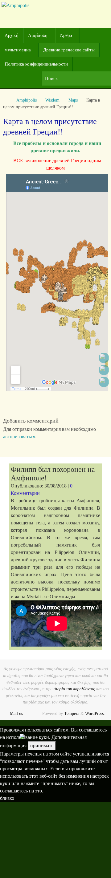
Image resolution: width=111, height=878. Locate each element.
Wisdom (52, 100)
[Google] (104, 370)
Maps (73, 100)
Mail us (16, 713)
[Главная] (6, 100)
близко (7, 798)
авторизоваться (19, 436)
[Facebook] (104, 358)
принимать (41, 745)
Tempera (71, 713)
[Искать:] (76, 78)
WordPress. (95, 713)
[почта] (104, 382)
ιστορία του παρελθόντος (73, 688)
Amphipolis (26, 100)
